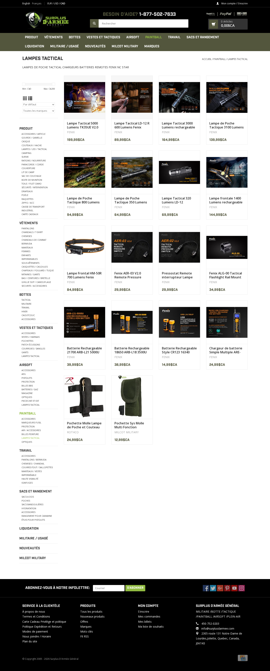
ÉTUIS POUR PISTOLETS (33, 519)
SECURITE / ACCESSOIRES (34, 285)
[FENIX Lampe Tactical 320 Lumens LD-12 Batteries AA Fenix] (179, 172)
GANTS (25, 352)
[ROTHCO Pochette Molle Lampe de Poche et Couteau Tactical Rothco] (84, 397)
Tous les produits (91, 611)
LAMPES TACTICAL (238, 59)
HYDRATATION (29, 508)
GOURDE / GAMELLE (32, 137)
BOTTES (74, 37)
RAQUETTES (27, 198)
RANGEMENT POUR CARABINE (37, 515)
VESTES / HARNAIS (31, 336)
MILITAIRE (26, 303)
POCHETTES (27, 340)
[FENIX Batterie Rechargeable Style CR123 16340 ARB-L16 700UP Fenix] (179, 322)
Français (36, 3)
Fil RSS (84, 636)
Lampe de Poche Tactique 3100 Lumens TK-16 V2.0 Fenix (226, 125)
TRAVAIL (174, 37)
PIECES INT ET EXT (30, 400)
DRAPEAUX (27, 191)
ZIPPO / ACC (28, 202)
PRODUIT (31, 37)
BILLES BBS (27, 385)
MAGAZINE (27, 393)
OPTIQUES (27, 397)
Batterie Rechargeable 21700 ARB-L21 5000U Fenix (84, 350)
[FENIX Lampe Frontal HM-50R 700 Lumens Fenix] (84, 247)
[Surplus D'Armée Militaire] (54, 20)
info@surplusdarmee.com (217, 628)
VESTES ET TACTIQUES (103, 37)
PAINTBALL (153, 37)
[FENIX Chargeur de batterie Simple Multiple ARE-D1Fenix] (227, 322)
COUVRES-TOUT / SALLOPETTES (37, 467)
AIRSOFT (132, 37)
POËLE (25, 195)
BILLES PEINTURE (30, 434)
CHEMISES (27, 236)
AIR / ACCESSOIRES (31, 430)
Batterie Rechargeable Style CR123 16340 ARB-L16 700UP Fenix (179, 350)
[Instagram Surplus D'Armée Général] (241, 588)
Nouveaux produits (92, 616)
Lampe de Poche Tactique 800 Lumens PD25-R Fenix (83, 200)
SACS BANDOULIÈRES (32, 504)
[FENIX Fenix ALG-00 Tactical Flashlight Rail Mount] (227, 247)
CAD (62, 3)
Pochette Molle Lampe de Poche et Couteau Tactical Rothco (84, 425)
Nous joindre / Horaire (36, 636)
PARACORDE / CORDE (33, 164)
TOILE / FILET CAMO (32, 183)
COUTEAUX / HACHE (32, 145)
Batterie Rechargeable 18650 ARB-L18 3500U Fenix (131, 350)
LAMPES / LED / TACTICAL (34, 149)
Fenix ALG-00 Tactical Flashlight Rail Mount (225, 275)
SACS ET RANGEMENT (203, 37)
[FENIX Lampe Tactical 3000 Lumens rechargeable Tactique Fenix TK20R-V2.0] (179, 97)
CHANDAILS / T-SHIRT (32, 232)
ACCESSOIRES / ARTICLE (33, 133)
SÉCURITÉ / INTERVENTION (35, 187)
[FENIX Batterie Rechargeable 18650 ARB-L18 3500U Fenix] (132, 322)
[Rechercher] (94, 23)
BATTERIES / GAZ (30, 389)
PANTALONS (28, 228)
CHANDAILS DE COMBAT (34, 239)
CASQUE (26, 141)
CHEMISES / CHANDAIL (33, 463)
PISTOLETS (27, 377)
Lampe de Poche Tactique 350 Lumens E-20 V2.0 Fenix (130, 200)
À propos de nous (33, 611)
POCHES (26, 500)
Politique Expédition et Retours (42, 626)
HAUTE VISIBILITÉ (30, 478)
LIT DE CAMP (28, 172)
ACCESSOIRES (28, 319)
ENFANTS (26, 255)
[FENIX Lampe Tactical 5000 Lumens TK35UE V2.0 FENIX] (84, 97)
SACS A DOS (28, 496)
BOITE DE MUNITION (32, 179)
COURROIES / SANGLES (33, 348)
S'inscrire (143, 611)
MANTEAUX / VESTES (32, 471)
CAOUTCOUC (28, 315)
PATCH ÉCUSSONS (31, 344)
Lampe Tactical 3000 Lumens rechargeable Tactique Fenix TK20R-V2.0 (179, 125)
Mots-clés (86, 631)
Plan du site (29, 641)
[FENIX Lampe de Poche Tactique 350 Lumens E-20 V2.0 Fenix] (132, 172)
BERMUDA (27, 243)
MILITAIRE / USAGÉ (64, 46)
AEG (24, 373)
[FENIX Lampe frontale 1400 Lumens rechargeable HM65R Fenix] (227, 172)
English (26, 3)
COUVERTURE (28, 168)
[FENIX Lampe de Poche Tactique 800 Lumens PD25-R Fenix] (84, 172)
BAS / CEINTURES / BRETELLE (36, 278)
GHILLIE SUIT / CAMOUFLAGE (36, 282)
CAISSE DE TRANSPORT (33, 206)
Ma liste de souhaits (151, 626)
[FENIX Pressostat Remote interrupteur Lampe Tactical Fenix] (179, 247)
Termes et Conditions (36, 616)
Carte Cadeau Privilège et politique (44, 621)
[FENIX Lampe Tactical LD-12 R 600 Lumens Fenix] (132, 97)
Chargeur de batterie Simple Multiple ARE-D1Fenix (225, 350)
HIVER (24, 311)
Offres (84, 621)
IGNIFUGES (27, 482)
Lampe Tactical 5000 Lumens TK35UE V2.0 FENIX (82, 125)
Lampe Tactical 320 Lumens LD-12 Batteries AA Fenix (176, 200)
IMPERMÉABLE (29, 475)
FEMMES (26, 251)
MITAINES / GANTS (31, 274)
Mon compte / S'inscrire (234, 3)
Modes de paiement (35, 631)
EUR (49, 3)
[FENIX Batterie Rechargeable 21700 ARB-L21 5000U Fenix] (84, 322)
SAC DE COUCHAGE (31, 175)
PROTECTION (28, 381)
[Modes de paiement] (243, 657)
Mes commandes (149, 616)
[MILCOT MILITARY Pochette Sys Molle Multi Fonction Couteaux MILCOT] (132, 397)
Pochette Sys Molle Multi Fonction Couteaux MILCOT (129, 425)
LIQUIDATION (34, 46)
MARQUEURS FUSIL (31, 422)
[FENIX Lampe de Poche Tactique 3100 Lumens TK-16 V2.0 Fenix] (227, 97)
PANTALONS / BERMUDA (34, 459)
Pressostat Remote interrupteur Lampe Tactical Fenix (177, 275)
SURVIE (25, 156)
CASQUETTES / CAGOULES (35, 266)
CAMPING (26, 153)
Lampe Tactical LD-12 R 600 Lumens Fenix (131, 125)
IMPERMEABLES (30, 258)
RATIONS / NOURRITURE (34, 160)
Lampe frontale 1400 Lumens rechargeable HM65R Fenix (226, 200)
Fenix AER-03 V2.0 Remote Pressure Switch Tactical (127, 275)
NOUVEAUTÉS (95, 46)
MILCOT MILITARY (125, 46)
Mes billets (145, 621)
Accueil (206, 59)
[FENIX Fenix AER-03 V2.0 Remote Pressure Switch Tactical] (132, 247)
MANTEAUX (27, 247)
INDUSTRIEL (27, 210)
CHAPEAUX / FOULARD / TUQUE (38, 270)
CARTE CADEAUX (30, 214)
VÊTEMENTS (53, 37)
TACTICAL (26, 299)
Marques (151, 46)
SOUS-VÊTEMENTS (30, 262)
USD (56, 3)
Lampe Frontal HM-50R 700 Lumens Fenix (84, 275)
